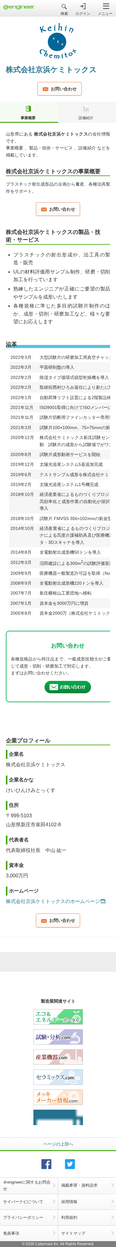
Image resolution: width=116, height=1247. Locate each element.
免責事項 (11, 1233)
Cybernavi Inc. (47, 1244)
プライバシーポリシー (23, 1217)
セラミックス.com (58, 1077)
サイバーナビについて (23, 1201)
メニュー (105, 13)
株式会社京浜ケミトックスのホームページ (53, 901)
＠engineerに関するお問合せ (26, 1185)
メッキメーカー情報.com (58, 1097)
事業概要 (28, 118)
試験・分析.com (58, 1037)
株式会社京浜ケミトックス (51, 69)
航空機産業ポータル (58, 1117)
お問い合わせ (64, 88)
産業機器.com (58, 1057)
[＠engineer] (18, 7)
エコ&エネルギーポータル (58, 1017)
